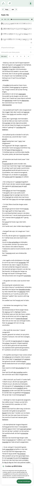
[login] (30, 3)
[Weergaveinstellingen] (9, 3)
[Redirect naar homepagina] (3, 3)
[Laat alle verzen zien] (28, 56)
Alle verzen (4, 56)
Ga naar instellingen (24, 481)
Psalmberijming (8, 9)
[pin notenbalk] (31, 43)
